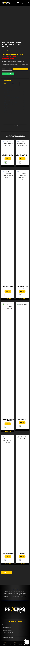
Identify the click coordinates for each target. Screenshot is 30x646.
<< (24, 40)
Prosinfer (16, 125)
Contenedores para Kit (8, 635)
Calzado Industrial (6, 627)
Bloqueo (4, 625)
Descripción (7, 80)
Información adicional (10, 84)
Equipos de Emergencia (14, 64)
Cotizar (20, 69)
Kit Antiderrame (24, 64)
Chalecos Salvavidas (8, 632)
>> (26, 40)
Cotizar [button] (8, 158)
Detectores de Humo (8, 637)
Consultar (9, 73)
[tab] (7, 80)
